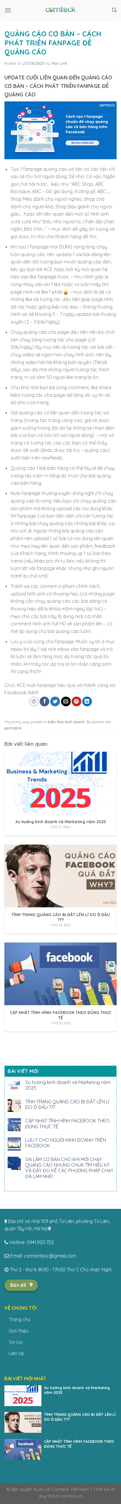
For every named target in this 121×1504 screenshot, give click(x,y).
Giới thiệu (18, 1331)
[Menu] (7, 10)
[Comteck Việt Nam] (60, 10)
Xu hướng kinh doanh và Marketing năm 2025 (68, 1085)
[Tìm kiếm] (114, 10)
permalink (13, 728)
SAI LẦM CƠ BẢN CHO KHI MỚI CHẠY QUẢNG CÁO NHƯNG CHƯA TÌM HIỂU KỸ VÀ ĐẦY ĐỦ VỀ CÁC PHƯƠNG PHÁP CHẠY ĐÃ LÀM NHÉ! (69, 1168)
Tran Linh (59, 63)
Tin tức (16, 1342)
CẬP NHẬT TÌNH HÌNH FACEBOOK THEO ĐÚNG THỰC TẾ (67, 1123)
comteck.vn (71, 1496)
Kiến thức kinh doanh (66, 721)
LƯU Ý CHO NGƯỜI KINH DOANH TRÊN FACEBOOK (65, 1143)
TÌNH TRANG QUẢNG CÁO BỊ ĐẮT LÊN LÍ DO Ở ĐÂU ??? (67, 1104)
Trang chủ (20, 1319)
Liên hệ (16, 1353)
